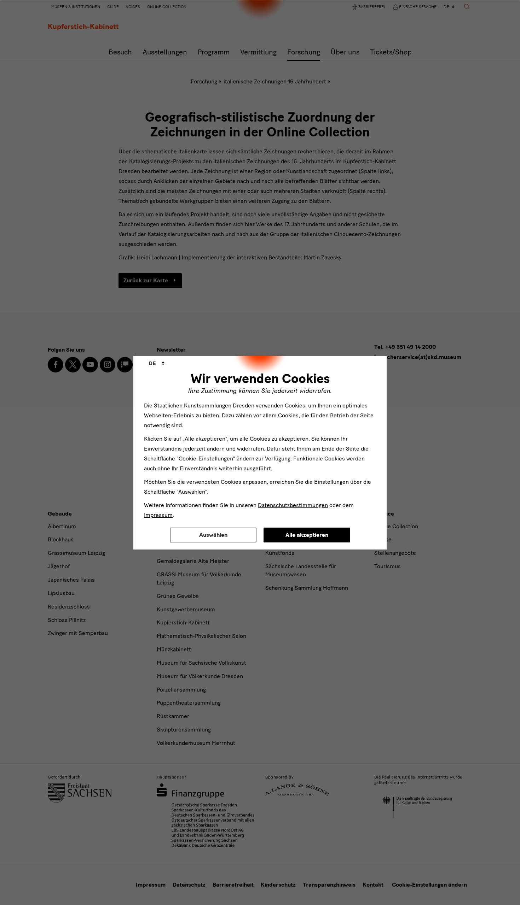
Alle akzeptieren (306, 534)
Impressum (158, 515)
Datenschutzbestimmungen (293, 505)
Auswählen (213, 534)
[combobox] (156, 363)
